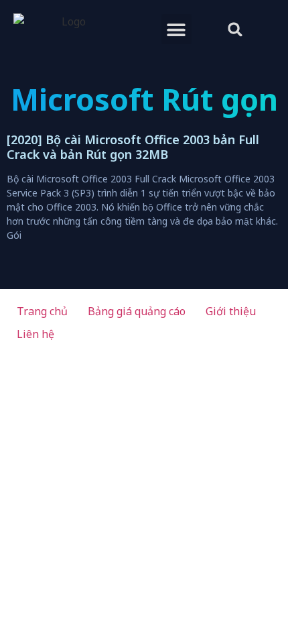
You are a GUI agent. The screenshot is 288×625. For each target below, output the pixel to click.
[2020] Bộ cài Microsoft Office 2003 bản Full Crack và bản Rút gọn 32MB (133, 146)
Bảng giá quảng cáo (137, 311)
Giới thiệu (231, 311)
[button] (176, 29)
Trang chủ (42, 311)
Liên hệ (35, 334)
